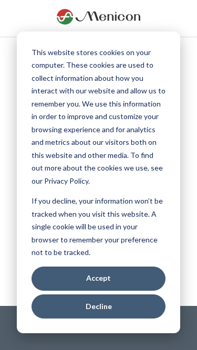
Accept (98, 277)
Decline (99, 306)
